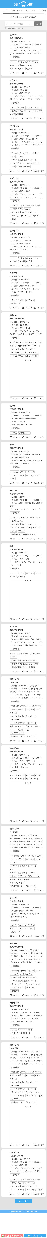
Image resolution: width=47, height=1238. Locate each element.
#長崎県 (13, 209)
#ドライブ (38, 111)
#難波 (40, 1190)
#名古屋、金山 (32, 779)
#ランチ (21, 62)
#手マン (36, 517)
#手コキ (13, 69)
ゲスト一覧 (30, 10)
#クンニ (21, 69)
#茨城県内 (14, 991)
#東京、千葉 (15, 932)
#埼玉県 (29, 261)
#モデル (13, 107)
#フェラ (21, 356)
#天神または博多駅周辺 (20, 1033)
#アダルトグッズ (17, 153)
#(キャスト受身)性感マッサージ (23, 65)
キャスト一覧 (16, 10)
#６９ (20, 879)
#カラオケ (38, 107)
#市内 (12, 479)
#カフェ (35, 62)
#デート (13, 62)
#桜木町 (35, 356)
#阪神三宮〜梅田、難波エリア (22, 736)
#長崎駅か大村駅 (23, 167)
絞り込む (38, 24)
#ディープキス (26, 163)
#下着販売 (14, 342)
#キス (28, 62)
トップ (4, 10)
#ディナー (28, 111)
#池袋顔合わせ (24, 433)
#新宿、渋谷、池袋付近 (26, 667)
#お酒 (12, 114)
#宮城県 (19, 114)
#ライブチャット (17, 733)
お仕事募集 (15, 57)
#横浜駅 (29, 69)
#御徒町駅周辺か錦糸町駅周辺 (22, 534)
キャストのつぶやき (11, 28)
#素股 (12, 167)
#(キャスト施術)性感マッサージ (23, 723)
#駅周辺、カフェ (17, 303)
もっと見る (23, 1201)
